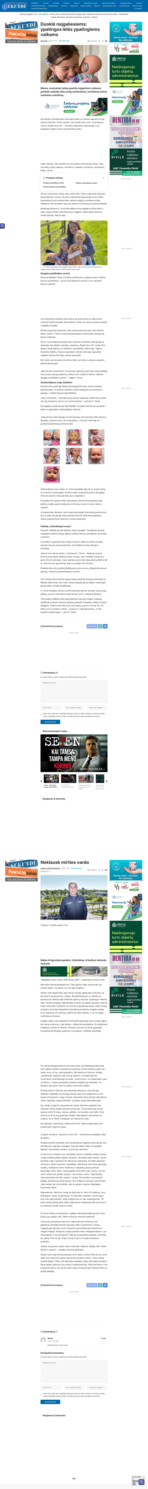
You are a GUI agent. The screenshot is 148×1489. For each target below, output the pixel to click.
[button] (102, 41)
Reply (104, 1338)
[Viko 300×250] (126, 101)
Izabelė (53, 17)
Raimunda (69, 17)
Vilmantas (86, 17)
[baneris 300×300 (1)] (126, 71)
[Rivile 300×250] (126, 162)
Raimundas (78, 17)
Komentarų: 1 (45, 871)
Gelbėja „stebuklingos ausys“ (87, 183)
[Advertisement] (76, 650)
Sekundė (44, 41)
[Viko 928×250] (74, 107)
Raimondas (61, 17)
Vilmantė (94, 17)
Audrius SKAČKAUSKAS (50, 868)
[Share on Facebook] (99, 41)
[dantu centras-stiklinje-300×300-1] (126, 38)
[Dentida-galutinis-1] (126, 132)
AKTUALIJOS (64, 41)
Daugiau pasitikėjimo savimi (53, 183)
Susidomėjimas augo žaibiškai (54, 187)
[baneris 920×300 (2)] (74, 971)
